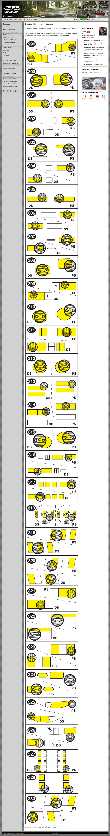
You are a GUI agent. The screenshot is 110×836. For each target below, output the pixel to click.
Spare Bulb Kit (6, 50)
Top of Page (55, 833)
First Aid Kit (6, 55)
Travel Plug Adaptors (8, 76)
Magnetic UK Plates (8, 37)
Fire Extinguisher (7, 52)
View (94, 44)
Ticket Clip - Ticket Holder (9, 78)
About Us (29, 19)
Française (84, 98)
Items (88, 19)
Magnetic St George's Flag (9, 83)
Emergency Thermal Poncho (10, 86)
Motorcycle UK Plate (8, 45)
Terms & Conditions (19, 833)
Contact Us (36, 19)
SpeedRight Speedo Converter (11, 65)
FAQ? (25, 19)
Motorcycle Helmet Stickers (9, 71)
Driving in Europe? (12, 19)
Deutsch (91, 98)
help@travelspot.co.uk (32, 827)
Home (4, 19)
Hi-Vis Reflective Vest (8, 58)
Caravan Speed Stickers (9, 68)
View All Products (7, 27)
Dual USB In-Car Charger (9, 73)
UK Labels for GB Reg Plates (10, 39)
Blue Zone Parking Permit (9, 60)
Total (92, 19)
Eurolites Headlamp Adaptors (10, 32)
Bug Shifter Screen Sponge (10, 81)
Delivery (76, 19)
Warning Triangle (7, 47)
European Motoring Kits (9, 29)
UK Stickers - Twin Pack (9, 42)
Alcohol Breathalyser (8, 34)
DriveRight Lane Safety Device (10, 63)
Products (20, 19)
